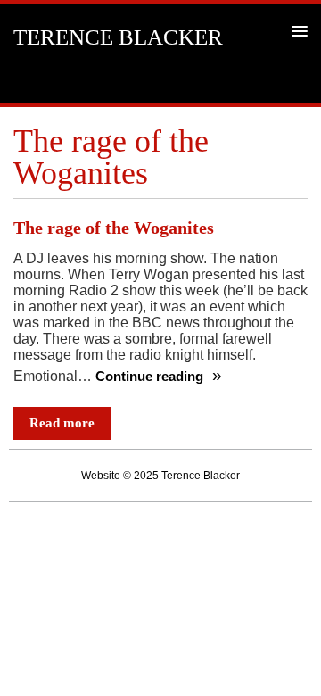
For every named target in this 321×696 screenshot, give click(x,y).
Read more (62, 423)
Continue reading (151, 377)
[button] (296, 30)
